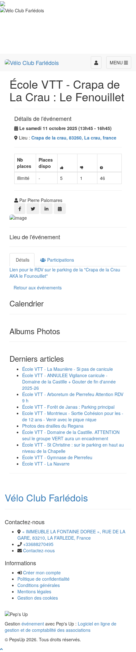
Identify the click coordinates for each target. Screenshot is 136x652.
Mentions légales (34, 591)
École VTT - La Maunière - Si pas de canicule (67, 369)
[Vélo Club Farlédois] (32, 61)
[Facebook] (19, 208)
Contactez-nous (39, 550)
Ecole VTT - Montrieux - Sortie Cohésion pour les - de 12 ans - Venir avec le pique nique (72, 416)
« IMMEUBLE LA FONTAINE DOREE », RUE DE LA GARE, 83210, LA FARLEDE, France (71, 534)
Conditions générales (38, 585)
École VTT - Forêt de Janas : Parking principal (68, 407)
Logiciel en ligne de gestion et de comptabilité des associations (60, 626)
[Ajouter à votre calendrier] (60, 208)
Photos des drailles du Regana (52, 426)
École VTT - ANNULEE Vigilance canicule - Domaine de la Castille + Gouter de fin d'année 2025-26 (69, 381)
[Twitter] (33, 208)
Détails (22, 260)
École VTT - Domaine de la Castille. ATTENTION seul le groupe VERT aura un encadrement (71, 435)
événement (33, 623)
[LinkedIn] (46, 208)
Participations (60, 260)
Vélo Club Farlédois (46, 497)
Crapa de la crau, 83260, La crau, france (73, 137)
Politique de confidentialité (43, 579)
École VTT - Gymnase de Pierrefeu (57, 457)
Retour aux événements (38, 287)
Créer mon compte (42, 572)
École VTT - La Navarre (46, 463)
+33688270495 (38, 544)
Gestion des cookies (37, 598)
